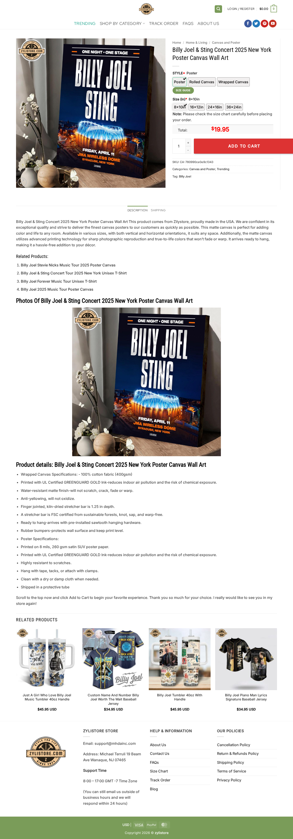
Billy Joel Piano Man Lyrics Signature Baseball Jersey (246, 697)
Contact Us (159, 753)
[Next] (276, 674)
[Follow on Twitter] (256, 23)
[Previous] (16, 674)
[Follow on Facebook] (248, 23)
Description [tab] (138, 210)
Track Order (164, 23)
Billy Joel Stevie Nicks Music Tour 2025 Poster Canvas (68, 265)
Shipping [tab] (158, 210)
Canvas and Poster (226, 42)
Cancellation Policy (233, 745)
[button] (218, 9)
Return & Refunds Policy (238, 753)
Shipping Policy (230, 762)
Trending (85, 23)
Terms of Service (231, 771)
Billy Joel (185, 176)
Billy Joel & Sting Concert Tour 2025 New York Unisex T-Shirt (74, 273)
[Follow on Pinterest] (264, 23)
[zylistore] (146, 9)
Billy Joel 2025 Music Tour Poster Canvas (57, 289)
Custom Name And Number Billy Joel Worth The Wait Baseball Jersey (113, 699)
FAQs (188, 23)
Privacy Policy (229, 780)
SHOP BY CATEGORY (121, 23)
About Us (208, 23)
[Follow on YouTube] (273, 23)
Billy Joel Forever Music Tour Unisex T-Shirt (59, 281)
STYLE (179, 73)
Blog (154, 789)
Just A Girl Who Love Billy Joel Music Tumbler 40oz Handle (47, 697)
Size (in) (180, 99)
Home (176, 42)
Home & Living (196, 42)
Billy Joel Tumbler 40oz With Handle (179, 697)
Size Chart (159, 771)
